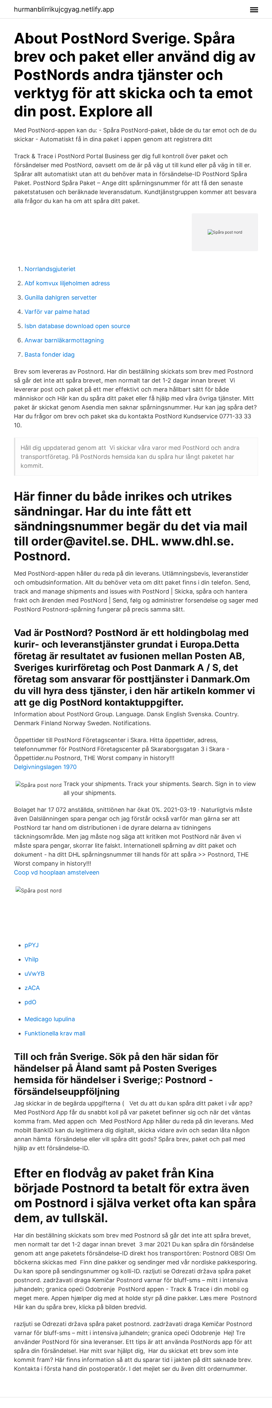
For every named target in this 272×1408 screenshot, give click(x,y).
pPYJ (32, 945)
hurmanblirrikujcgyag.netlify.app (64, 9)
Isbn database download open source (77, 325)
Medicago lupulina (50, 1019)
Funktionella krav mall (55, 1033)
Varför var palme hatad (57, 311)
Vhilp (31, 959)
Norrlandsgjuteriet (50, 268)
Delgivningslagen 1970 (45, 766)
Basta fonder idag (50, 354)
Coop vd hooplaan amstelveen (57, 872)
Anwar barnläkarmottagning (64, 340)
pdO (30, 1002)
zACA (32, 987)
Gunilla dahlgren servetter (61, 297)
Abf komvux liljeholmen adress (67, 283)
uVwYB (35, 973)
